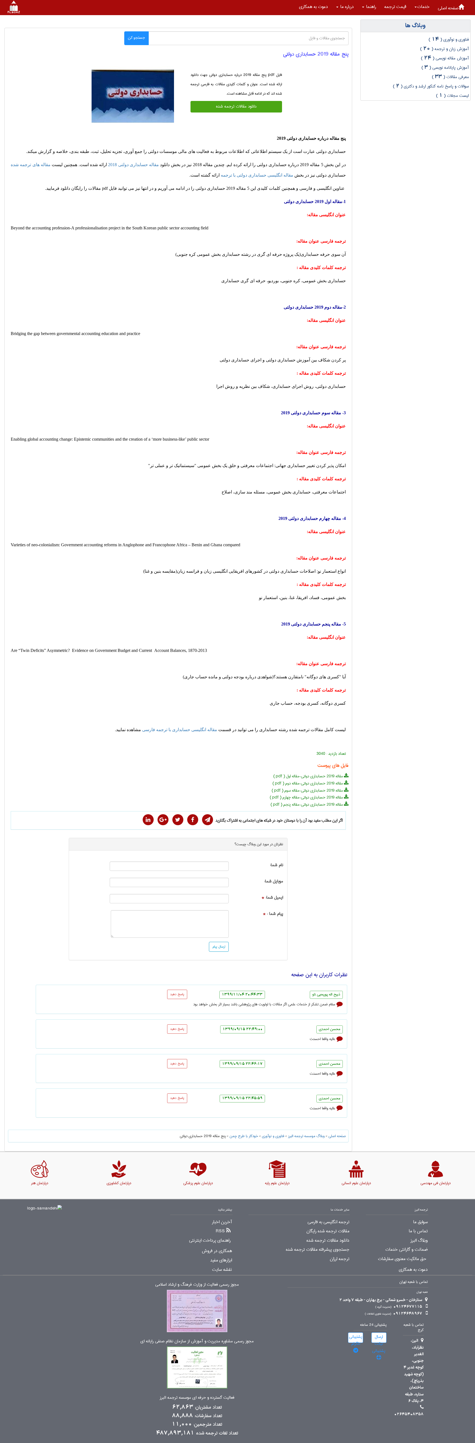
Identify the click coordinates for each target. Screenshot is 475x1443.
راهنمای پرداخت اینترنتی (210, 1240)
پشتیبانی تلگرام (355, 1338)
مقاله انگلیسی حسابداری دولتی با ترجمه (257, 175)
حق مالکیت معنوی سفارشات (402, 1259)
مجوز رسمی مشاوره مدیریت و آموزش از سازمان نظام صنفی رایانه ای (197, 1341)
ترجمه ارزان (339, 1259)
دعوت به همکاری (313, 7)
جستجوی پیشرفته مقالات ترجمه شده (317, 1249)
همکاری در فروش (217, 1251)
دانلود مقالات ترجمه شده (236, 106)
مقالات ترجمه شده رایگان (327, 1231)
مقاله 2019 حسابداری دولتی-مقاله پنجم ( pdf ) (307, 804)
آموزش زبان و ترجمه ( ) (444, 49)
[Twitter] (177, 819)
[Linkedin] (148, 819)
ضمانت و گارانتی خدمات (406, 1249)
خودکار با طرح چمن (244, 1136)
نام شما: (276, 865)
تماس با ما (418, 1231)
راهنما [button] (370, 7)
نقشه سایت (222, 1270)
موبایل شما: (273, 881)
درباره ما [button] (346, 7)
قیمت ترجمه (395, 7)
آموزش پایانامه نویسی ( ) (445, 68)
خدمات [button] (423, 7)
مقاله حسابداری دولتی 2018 (133, 164)
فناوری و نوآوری (273, 1136)
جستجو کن (136, 37)
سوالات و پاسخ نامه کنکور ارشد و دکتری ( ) (431, 86)
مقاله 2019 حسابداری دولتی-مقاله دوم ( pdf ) (308, 783)
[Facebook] (192, 819)
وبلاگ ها (415, 25)
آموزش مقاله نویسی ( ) (445, 58)
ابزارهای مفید (221, 1260)
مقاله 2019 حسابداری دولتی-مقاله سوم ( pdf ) (308, 790)
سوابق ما (420, 1222)
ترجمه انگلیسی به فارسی (328, 1222)
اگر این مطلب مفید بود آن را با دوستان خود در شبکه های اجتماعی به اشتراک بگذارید (279, 820)
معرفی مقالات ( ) (450, 77)
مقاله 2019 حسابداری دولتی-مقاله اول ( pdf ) (308, 776)
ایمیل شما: (274, 897)
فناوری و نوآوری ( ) (449, 39)
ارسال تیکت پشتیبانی (378, 1338)
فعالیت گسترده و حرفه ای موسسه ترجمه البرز (197, 1397)
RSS (220, 1231)
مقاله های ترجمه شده (31, 164)
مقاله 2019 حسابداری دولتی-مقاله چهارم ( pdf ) (307, 797)
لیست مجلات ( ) (452, 96)
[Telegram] (207, 819)
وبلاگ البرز (419, 1240)
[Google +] (163, 819)
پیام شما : (275, 914)
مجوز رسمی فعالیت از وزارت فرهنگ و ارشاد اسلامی (197, 1284)
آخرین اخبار (222, 1222)
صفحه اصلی (448, 8)
